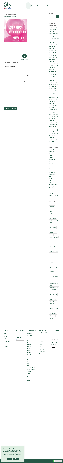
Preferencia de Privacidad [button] (14, 454)
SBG (50, 180)
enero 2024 (52, 35)
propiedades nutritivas (52, 270)
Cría (50, 153)
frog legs (51, 239)
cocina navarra (53, 227)
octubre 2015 (52, 139)
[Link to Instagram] (58, 1)
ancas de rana (53, 209)
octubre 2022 (52, 44)
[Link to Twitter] (53, 1)
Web (24, 81)
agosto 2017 (52, 105)
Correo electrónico (27, 75)
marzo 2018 (52, 94)
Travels (51, 188)
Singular (15, 16)
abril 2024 (52, 29)
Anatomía (51, 150)
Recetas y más (7, 341)
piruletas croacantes (54, 267)
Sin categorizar (53, 184)
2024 (54, 204)
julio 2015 (51, 141)
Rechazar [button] (16, 458)
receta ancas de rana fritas (54, 279)
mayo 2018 (52, 90)
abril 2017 (52, 111)
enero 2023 (52, 37)
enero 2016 (52, 132)
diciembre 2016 (53, 116)
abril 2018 (52, 92)
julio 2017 (51, 107)
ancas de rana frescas (53, 212)
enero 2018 (52, 95)
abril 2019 (52, 75)
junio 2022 (52, 54)
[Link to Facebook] (51, 1)
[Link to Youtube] (56, 1)
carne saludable (53, 218)
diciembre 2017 (53, 97)
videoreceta (52, 315)
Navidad (51, 262)
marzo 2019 (52, 76)
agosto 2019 (52, 71)
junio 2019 (52, 73)
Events (51, 163)
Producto (6, 336)
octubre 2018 (52, 82)
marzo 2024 (52, 31)
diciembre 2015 (53, 133)
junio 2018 (52, 88)
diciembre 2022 (53, 38)
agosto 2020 (52, 63)
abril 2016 (52, 126)
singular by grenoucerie (52, 302)
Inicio (5, 333)
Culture (51, 157)
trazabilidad (52, 310)
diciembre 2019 (53, 65)
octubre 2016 (52, 122)
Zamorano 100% (53, 195)
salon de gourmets (53, 296)
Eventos (51, 161)
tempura (51, 308)
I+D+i (50, 167)
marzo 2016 (52, 128)
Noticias (51, 169)
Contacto (6, 346)
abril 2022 (52, 56)
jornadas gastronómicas (53, 254)
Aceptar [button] (10, 458)
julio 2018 (51, 86)
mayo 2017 (52, 109)
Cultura (51, 155)
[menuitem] (17, 5)
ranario (54, 274)
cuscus (51, 234)
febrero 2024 (52, 33)
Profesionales (7, 343)
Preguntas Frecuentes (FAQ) (42, 351)
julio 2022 (51, 52)
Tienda (5, 338)
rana (51, 274)
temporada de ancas (54, 305)
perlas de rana (53, 264)
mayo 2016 (52, 124)
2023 (51, 204)
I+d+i (51, 248)
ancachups (52, 206)
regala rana (52, 291)
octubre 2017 (52, 99)
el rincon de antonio (54, 237)
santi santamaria (53, 299)
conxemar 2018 (53, 229)
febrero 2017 (52, 114)
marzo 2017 (52, 113)
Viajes (50, 189)
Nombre (24, 70)
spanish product (53, 186)
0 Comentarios (8, 16)
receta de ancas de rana (54, 284)
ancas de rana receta (54, 215)
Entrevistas (52, 159)
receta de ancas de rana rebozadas (54, 288)
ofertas (51, 170)
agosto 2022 (52, 50)
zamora (51, 318)
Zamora (51, 191)
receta (56, 276)
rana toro (52, 276)
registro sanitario (53, 294)
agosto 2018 (52, 84)
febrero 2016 (52, 130)
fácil (56, 239)
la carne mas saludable (52, 259)
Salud (50, 178)
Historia (51, 165)
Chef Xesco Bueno (53, 225)
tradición (56, 308)
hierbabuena (52, 246)
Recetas (51, 176)
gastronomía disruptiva (52, 243)
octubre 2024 (52, 27)
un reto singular (53, 313)
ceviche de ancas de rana (54, 221)
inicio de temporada (54, 251)
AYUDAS (51, 151)
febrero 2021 (52, 57)
